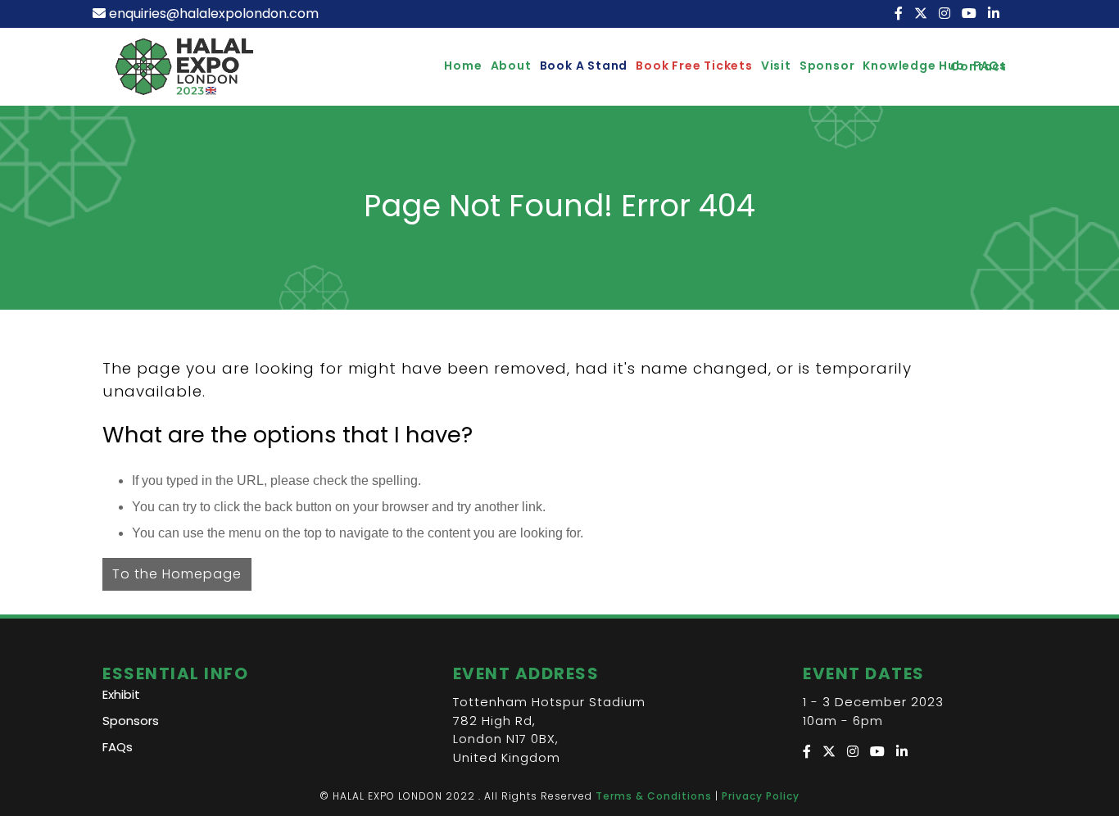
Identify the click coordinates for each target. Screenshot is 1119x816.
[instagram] (946, 13)
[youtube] (971, 13)
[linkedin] (995, 13)
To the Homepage (177, 573)
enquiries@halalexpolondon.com (214, 13)
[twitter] (922, 13)
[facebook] (900, 13)
